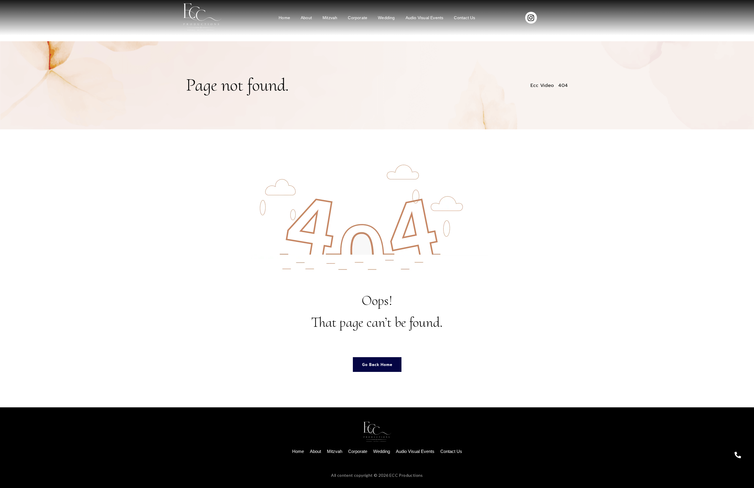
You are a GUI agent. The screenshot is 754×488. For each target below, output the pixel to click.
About (306, 17)
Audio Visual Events (425, 17)
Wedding (386, 17)
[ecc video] (201, 16)
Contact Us (464, 17)
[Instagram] (531, 18)
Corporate (357, 17)
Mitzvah (330, 17)
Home (284, 17)
